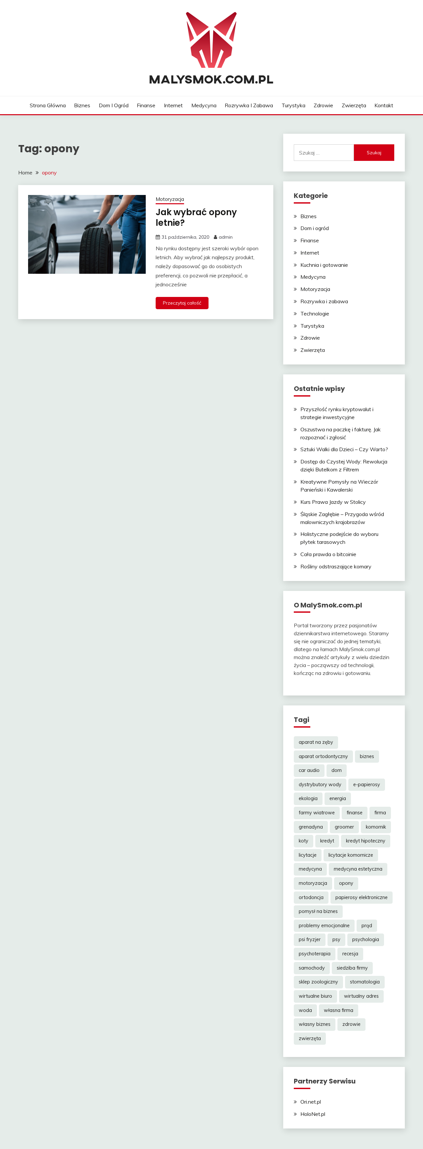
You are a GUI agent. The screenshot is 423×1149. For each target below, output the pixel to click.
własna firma (338, 1010)
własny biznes (314, 1024)
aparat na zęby (316, 742)
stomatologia (365, 982)
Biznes (82, 105)
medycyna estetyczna (358, 869)
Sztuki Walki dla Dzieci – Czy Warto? (344, 449)
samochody (312, 968)
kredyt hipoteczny (365, 841)
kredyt (327, 841)
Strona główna (48, 105)
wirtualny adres (361, 996)
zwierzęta (310, 1038)
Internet (173, 105)
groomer (344, 827)
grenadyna (311, 827)
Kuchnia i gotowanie (324, 265)
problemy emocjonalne (324, 926)
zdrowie (351, 1024)
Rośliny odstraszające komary (335, 566)
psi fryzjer (310, 939)
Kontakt (383, 105)
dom (336, 770)
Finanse (146, 105)
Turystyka (293, 105)
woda (305, 1010)
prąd (367, 926)
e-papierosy (366, 785)
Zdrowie (323, 105)
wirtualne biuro (315, 996)
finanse (355, 813)
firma (380, 813)
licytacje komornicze (350, 855)
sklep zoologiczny (318, 982)
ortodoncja (311, 897)
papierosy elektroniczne (361, 897)
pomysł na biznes (318, 911)
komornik (376, 827)
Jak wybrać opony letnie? (196, 217)
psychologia (365, 939)
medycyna (310, 869)
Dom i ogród (114, 105)
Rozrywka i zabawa (249, 105)
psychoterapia (314, 954)
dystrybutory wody (320, 785)
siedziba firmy (352, 968)
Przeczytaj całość (182, 303)
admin (226, 237)
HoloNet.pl (312, 1114)
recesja (350, 954)
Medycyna (203, 105)
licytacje (308, 855)
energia (337, 798)
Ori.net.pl (310, 1101)
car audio (309, 770)
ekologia (308, 798)
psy (336, 939)
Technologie (314, 313)
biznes (367, 756)
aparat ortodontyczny (323, 756)
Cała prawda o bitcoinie (328, 554)
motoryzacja (313, 883)
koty (303, 841)
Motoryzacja (170, 199)
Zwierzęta (354, 105)
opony (346, 883)
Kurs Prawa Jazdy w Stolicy (333, 502)
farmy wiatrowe (317, 813)
